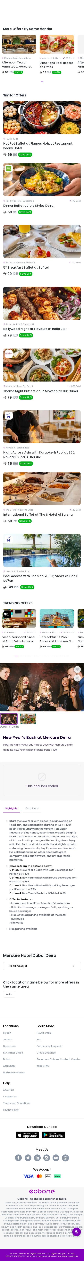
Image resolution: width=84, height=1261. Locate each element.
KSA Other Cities (13, 1052)
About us (8, 1090)
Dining (15, 726)
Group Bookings (46, 1052)
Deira (9, 994)
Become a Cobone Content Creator (58, 1059)
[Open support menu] (76, 1232)
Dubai (3, 726)
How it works (44, 1033)
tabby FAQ (43, 1066)
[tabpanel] (19, 59)
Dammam (9, 1046)
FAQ (39, 1039)
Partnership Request (49, 1046)
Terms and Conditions (16, 1103)
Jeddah (7, 1039)
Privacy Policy (11, 1109)
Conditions (32, 808)
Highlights (11, 808)
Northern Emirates (14, 1072)
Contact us (10, 1096)
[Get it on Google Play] (53, 1135)
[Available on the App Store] (27, 1135)
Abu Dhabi (9, 1066)
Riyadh (7, 1033)
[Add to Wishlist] (77, 669)
